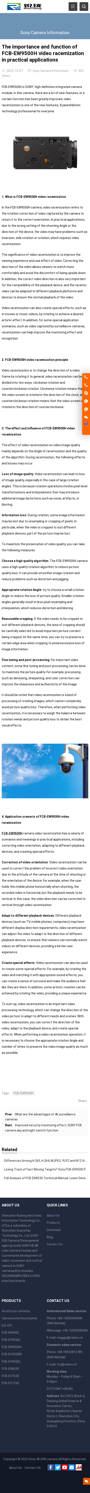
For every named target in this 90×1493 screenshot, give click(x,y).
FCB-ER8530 (10, 1368)
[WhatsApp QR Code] (86, 409)
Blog (50, 1237)
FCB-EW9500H (12, 833)
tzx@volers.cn (67, 1364)
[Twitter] (57, 1468)
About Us (53, 1215)
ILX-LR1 (7, 1325)
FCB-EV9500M (12, 1354)
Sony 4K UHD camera (43, 1459)
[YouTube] (64, 1468)
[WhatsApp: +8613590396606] (86, 401)
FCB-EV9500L (11, 1361)
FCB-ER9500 (10, 1332)
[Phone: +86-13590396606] (86, 385)
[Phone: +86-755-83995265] (86, 377)
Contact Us (55, 1244)
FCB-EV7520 (10, 1376)
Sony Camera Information (44, 32)
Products (53, 1222)
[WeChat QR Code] (86, 417)
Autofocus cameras (16, 1311)
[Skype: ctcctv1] (86, 393)
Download (54, 1230)
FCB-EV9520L (11, 1340)
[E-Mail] (71, 1468)
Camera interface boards (19, 1318)
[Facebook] (50, 1468)
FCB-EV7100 (10, 1383)
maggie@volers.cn (70, 1337)
